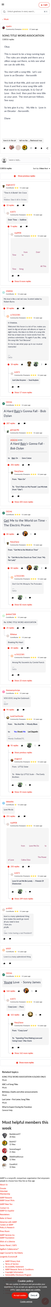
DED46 (9, 402)
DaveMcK (13, 1164)
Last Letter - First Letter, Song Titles (16, 1100)
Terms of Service (11, 1264)
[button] (2, 5)
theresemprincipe (13, 690)
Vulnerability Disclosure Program (18, 1275)
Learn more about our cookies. (28, 1290)
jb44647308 (11, 614)
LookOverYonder (16, 716)
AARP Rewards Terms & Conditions (19, 1270)
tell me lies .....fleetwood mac (30, 141)
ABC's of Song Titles (10, 1084)
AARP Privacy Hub (12, 1261)
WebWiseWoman (16, 1157)
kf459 (8, 949)
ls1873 (13, 212)
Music (6, 19)
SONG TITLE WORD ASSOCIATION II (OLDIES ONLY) (24, 1077)
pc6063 (9, 908)
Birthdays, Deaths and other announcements (20, 1092)
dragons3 (18, 759)
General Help (7, 1110)
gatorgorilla (14, 430)
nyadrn (9, 26)
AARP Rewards (6, 1198)
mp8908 (17, 233)
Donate (3, 1188)
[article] (25, 196)
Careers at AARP (6, 1225)
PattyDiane (18, 471)
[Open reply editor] (25, 160)
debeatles (10, 802)
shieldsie (9, 291)
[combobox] (25, 11)
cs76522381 (15, 315)
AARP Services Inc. (7, 1235)
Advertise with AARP (8, 1222)
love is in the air (9, 141)
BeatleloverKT (15, 1134)
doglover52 (10, 185)
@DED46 (13, 440)
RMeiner (13, 634)
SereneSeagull (15, 1149)
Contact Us (4, 1208)
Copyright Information (14, 1272)
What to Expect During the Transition (17, 1107)
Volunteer (4, 1191)
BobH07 (12, 1142)
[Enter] (4, 11)
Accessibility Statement (14, 1267)
